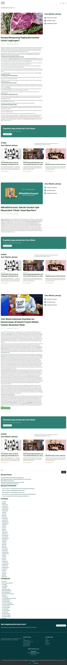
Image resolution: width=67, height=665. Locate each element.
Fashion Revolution (9, 334)
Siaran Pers (4, 595)
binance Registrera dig (6, 492)
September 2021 (5, 523)
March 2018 (4, 576)
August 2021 (4, 524)
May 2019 (4, 558)
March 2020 (4, 547)
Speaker (46, 641)
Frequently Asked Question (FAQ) (28, 641)
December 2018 (5, 562)
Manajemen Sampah (6, 589)
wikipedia (8, 87)
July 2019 (4, 555)
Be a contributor (47, 643)
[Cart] (63, 3)
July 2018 (4, 570)
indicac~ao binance (6, 488)
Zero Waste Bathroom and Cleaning (9, 598)
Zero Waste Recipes (6, 613)
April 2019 (4, 559)
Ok (29, 663)
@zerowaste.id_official (29, 118)
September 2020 (5, 538)
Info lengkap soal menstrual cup (18, 492)
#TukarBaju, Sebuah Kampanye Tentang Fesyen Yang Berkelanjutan (23, 494)
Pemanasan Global (6, 88)
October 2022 (5, 510)
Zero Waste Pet (5, 612)
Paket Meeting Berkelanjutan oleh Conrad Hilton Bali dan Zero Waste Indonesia (16, 479)
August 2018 (4, 569)
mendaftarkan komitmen (19, 221)
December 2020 (5, 535)
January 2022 (4, 520)
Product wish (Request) (26, 644)
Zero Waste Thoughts (6, 615)
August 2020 (4, 539)
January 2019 (4, 561)
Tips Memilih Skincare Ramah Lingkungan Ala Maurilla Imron (12, 477)
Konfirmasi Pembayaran (26, 643)
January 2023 (4, 506)
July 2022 (4, 512)
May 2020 (4, 544)
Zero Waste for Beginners (7, 602)
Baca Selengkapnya (4, 171)
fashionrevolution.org (5, 352)
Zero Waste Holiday (6, 605)
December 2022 (5, 507)
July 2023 (4, 501)
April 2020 (4, 546)
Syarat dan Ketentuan (26, 645)
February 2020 (5, 549)
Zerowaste (4, 618)
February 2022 (5, 518)
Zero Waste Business (6, 599)
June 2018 (4, 572)
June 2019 (4, 556)
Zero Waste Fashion (6, 601)
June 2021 (4, 527)
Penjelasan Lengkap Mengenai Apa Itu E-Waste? (15, 490)
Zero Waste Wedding (6, 616)
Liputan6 (5, 100)
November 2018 (5, 564)
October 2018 (5, 565)
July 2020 (4, 541)
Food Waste (4, 584)
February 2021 (5, 532)
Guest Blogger (5, 586)
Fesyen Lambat (27, 223)
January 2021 (4, 533)
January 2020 (5, 550)
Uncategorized (5, 596)
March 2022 (4, 517)
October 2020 (5, 536)
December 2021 (5, 521)
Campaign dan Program (52, 23)
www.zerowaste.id (26, 403)
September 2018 (5, 567)
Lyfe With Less (3, 221)
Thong (3, 496)
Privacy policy (35, 663)
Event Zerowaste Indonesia (7, 583)
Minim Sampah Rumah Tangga (8, 593)
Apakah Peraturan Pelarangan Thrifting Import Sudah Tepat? (12, 482)
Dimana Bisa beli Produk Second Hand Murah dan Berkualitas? (23, 488)
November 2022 (5, 509)
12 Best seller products (26, 640)
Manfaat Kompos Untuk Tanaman (7, 480)
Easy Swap (4, 581)
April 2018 (4, 575)
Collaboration (47, 640)
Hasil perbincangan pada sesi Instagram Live (9, 369)
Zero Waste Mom (5, 609)
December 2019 (5, 552)
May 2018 (4, 573)
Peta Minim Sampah (51, 20)
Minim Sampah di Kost (6, 592)
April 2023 (4, 503)
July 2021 (4, 526)
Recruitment (47, 644)
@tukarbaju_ (27, 220)
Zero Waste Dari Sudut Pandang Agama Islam (9, 483)
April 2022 (4, 515)
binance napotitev (5, 494)
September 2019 (5, 553)
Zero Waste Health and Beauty (8, 604)
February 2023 (5, 504)
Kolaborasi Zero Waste (52, 17)
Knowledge (4, 587)
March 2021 (4, 530)
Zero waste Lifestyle (6, 607)
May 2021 (4, 529)
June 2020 (4, 543)
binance (3, 490)
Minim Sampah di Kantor (7, 590)
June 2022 (4, 513)
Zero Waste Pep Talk (6, 610)
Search (2, 470)
